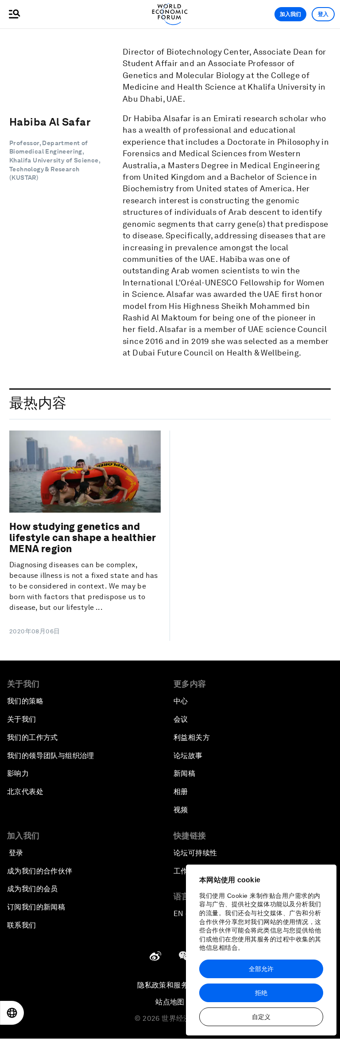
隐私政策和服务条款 (170, 985)
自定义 (261, 1016)
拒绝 (261, 992)
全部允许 (261, 968)
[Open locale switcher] (11, 1012)
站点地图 (170, 1002)
